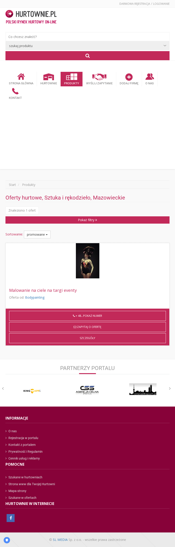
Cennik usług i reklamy (24, 458)
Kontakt (15, 98)
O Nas (149, 83)
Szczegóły (87, 338)
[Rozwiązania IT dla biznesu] (32, 391)
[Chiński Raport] (143, 389)
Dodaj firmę (129, 83)
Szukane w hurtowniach (25, 477)
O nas (12, 431)
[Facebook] (11, 518)
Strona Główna (21, 83)
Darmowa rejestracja (134, 4)
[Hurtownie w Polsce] (31, 17)
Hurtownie (48, 83)
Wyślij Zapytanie (99, 83)
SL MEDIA (60, 539)
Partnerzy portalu (87, 368)
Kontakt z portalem (22, 445)
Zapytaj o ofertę (88, 327)
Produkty (71, 83)
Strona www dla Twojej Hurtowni (31, 484)
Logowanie (161, 4)
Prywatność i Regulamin (25, 451)
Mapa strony (17, 491)
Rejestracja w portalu (23, 438)
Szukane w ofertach (22, 498)
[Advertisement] (87, 135)
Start (12, 184)
